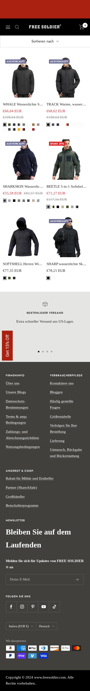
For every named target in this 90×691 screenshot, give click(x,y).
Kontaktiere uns (62, 383)
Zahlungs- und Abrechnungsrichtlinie (22, 435)
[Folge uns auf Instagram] (22, 606)
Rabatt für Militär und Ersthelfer (30, 478)
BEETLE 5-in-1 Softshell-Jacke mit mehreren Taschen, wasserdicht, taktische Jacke (67, 186)
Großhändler (15, 497)
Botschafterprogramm (22, 505)
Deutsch (44, 626)
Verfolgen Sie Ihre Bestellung (63, 429)
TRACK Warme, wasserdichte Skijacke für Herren (67, 104)
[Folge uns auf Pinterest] (32, 606)
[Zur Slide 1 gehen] (38, 351)
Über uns (12, 383)
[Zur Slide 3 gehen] (47, 351)
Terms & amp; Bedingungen (16, 420)
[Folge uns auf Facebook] (11, 606)
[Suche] (17, 27)
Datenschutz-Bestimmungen (17, 404)
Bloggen (56, 392)
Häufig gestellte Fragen (61, 404)
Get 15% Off (7, 345)
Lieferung (57, 441)
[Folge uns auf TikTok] (54, 606)
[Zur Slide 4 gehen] (51, 351)
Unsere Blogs (16, 392)
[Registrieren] (77, 579)
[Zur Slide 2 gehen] (43, 351)
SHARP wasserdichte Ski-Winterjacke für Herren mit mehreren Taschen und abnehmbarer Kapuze (67, 264)
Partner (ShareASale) (21, 487)
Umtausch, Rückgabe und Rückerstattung (66, 453)
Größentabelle (60, 416)
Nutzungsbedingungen (23, 447)
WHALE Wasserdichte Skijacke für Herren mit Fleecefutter (23, 104)
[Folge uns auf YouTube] (43, 606)
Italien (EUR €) (19, 626)
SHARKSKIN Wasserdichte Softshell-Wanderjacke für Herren (23, 186)
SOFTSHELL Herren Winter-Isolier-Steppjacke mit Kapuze (23, 264)
